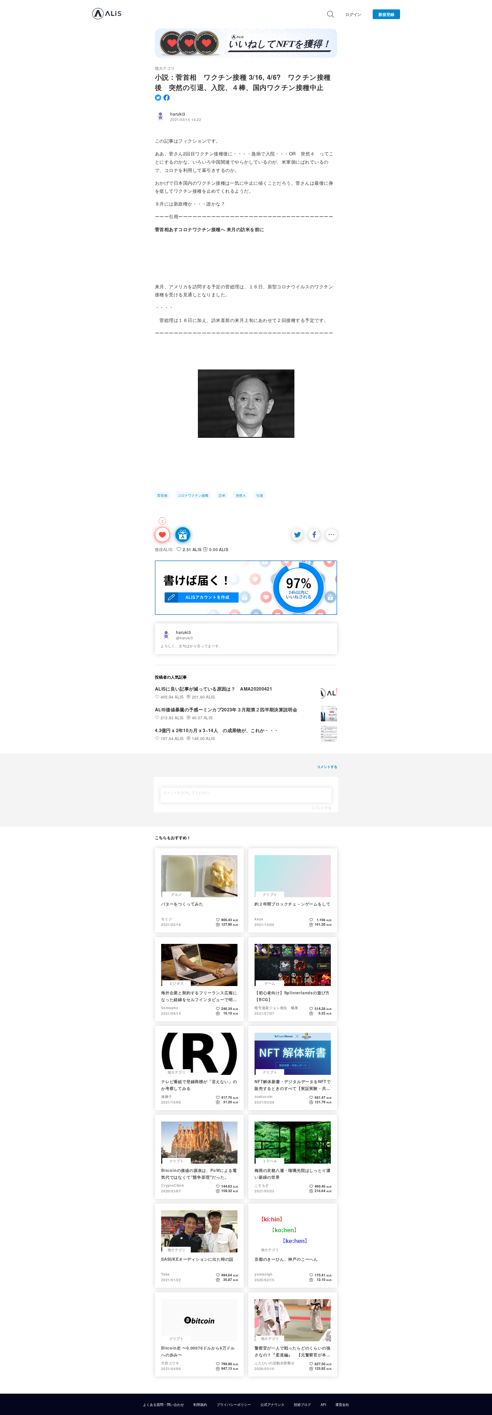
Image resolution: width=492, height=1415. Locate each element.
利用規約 (200, 1404)
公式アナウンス (272, 1404)
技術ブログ (302, 1404)
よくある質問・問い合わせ (163, 1404)
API (323, 1404)
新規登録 (386, 14)
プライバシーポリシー (234, 1404)
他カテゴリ (165, 68)
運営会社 (342, 1404)
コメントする (321, 808)
